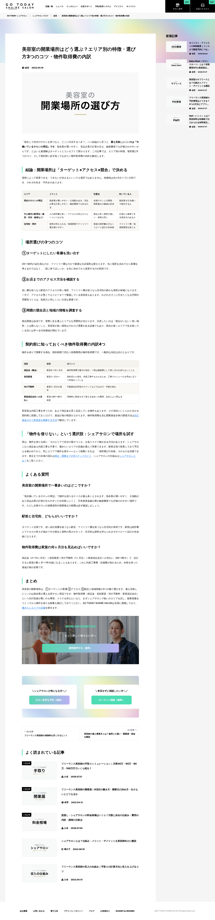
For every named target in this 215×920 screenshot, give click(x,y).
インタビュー (72, 6)
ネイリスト (131, 6)
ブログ (91, 911)
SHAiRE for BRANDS (125, 911)
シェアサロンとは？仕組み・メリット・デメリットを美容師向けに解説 (98, 840)
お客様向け (105, 911)
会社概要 (23, 911)
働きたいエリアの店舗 (33, 607)
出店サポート (86, 6)
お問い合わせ (39, 911)
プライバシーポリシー (73, 911)
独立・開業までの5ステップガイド (73, 455)
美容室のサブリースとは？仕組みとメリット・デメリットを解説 (199, 82)
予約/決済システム (103, 6)
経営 (27, 67)
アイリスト (118, 6)
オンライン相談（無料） (111, 699)
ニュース (59, 6)
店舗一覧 (49, 6)
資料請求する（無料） (80, 647)
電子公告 (54, 911)
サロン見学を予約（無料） (49, 699)
